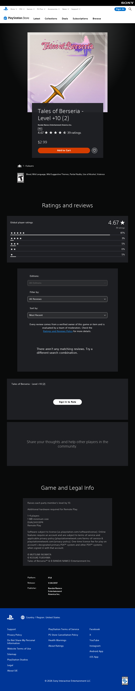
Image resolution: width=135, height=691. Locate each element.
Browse (97, 18)
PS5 (20, 9)
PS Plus (40, 9)
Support (74, 9)
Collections (51, 18)
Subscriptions (80, 18)
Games (29, 9)
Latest (36, 18)
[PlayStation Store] (17, 18)
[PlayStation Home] (6, 9)
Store (12, 9)
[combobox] (67, 283)
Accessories (52, 9)
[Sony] (127, 5)
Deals (65, 18)
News (64, 9)
